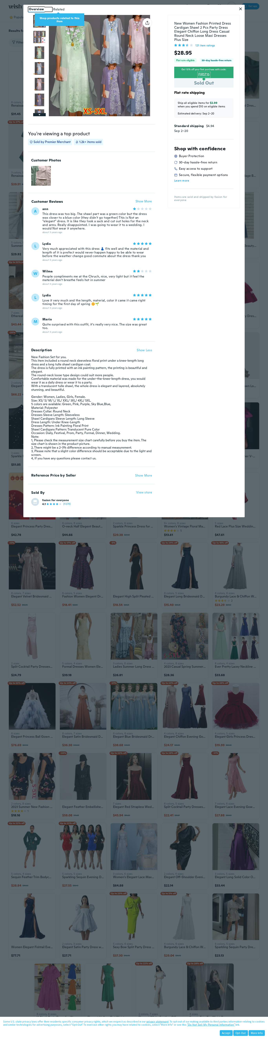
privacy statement (157, 1021)
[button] (240, 8)
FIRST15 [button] (204, 74)
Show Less (144, 350)
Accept (226, 1033)
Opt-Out (240, 1033)
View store (144, 492)
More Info (257, 1033)
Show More (144, 201)
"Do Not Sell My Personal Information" (211, 1024)
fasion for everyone (55, 500)
